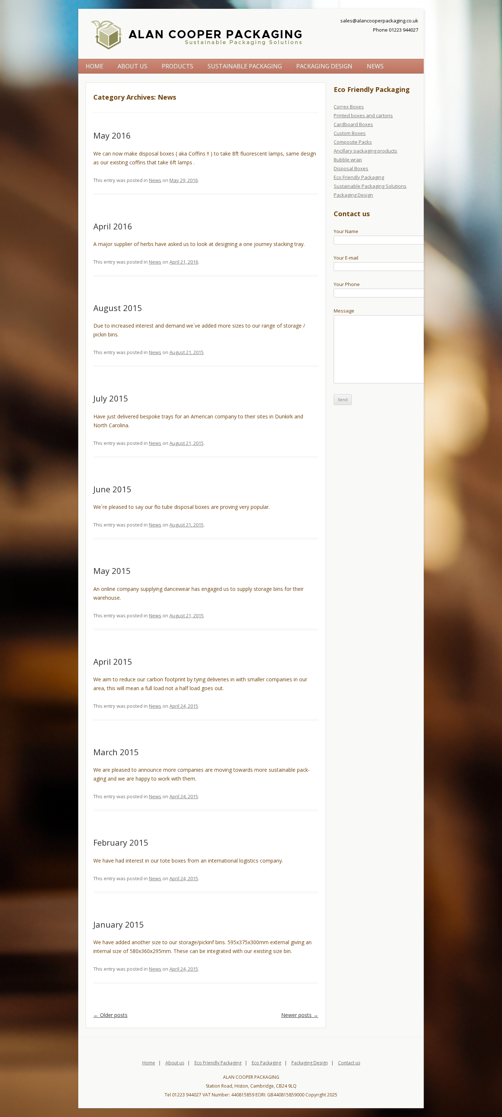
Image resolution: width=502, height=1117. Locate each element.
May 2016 (112, 135)
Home (94, 66)
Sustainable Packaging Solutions (370, 186)
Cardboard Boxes (353, 124)
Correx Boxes (349, 106)
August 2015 (117, 307)
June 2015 (112, 489)
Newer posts (299, 1014)
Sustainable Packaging (245, 66)
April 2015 (112, 661)
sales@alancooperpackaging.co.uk (379, 20)
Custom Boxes (350, 133)
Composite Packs (353, 142)
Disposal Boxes (351, 168)
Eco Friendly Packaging (359, 177)
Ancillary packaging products (365, 150)
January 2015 (118, 924)
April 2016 (112, 226)
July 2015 (110, 398)
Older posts (110, 1014)
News (375, 66)
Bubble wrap (348, 159)
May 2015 (112, 570)
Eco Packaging (266, 1063)
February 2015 (120, 842)
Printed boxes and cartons (363, 115)
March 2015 (116, 751)
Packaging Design (324, 66)
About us (132, 66)
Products (177, 66)
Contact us (349, 1063)
